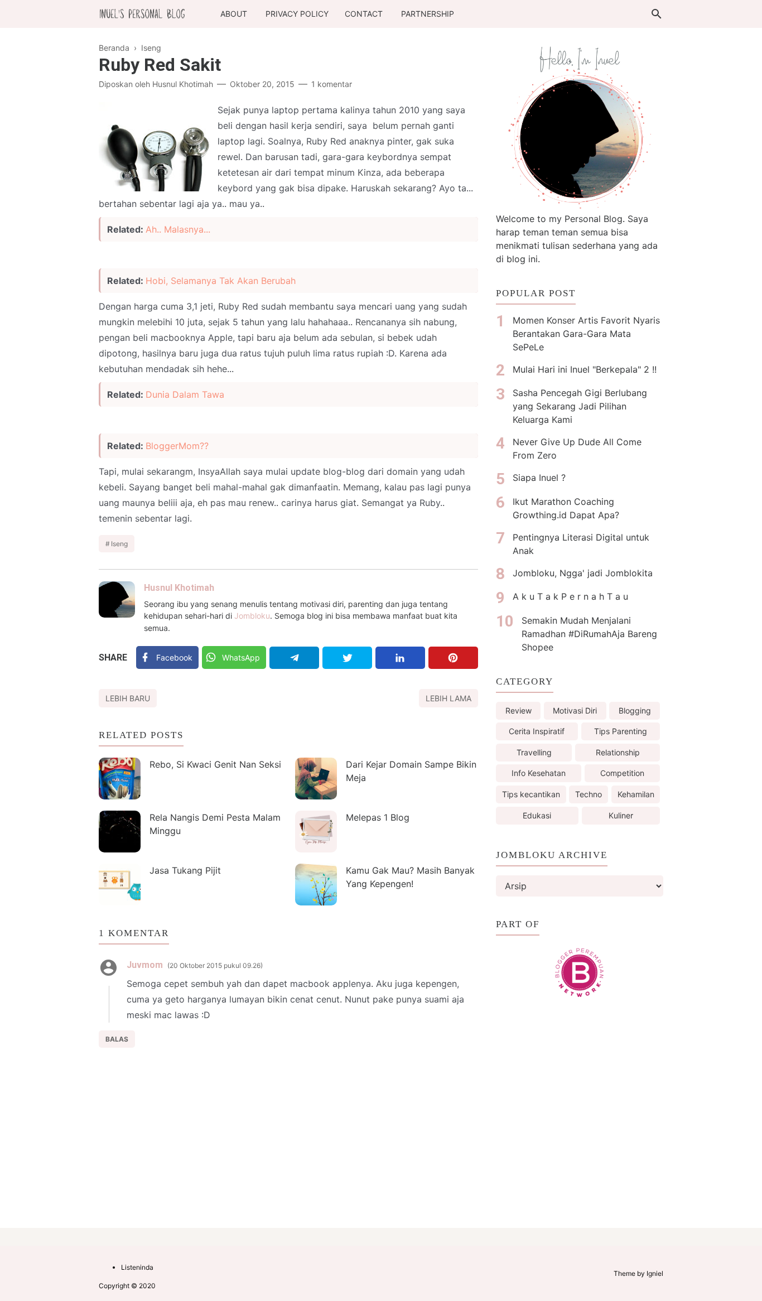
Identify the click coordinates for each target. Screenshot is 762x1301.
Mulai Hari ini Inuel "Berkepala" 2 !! (585, 369)
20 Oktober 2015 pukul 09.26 (215, 965)
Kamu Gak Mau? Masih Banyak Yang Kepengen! (410, 877)
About (233, 13)
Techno (588, 794)
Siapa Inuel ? (539, 477)
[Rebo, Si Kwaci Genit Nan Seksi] (120, 778)
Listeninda (137, 1267)
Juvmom (145, 965)
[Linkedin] (400, 658)
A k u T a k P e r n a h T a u (570, 596)
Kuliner (621, 815)
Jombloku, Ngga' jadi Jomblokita (583, 573)
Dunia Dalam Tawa (185, 394)
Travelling (534, 752)
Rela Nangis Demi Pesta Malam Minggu (215, 824)
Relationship (618, 752)
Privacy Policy (297, 13)
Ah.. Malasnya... (178, 229)
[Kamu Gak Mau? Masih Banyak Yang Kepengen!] (316, 884)
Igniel (655, 1273)
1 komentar (331, 84)
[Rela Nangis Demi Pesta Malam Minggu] (120, 831)
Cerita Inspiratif (537, 731)
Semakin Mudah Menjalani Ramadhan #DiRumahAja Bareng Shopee (589, 634)
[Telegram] (294, 658)
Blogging (635, 710)
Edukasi (537, 815)
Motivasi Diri (575, 710)
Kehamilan (636, 794)
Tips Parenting (620, 731)
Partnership (427, 13)
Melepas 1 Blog (377, 817)
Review (518, 710)
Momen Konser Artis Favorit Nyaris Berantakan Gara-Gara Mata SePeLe (586, 334)
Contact (364, 13)
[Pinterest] (453, 658)
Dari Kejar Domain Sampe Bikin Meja (411, 771)
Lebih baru (127, 698)
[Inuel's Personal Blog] (142, 12)
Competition (622, 773)
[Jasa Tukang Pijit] (120, 884)
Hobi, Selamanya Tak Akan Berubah (221, 280)
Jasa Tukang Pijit (185, 870)
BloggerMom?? (177, 445)
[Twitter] (347, 658)
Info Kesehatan (539, 773)
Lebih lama (448, 698)
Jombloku (252, 615)
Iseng (119, 543)
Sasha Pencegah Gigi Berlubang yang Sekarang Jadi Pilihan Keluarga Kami (580, 406)
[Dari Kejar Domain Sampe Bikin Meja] (316, 778)
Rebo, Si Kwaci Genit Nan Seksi (215, 764)
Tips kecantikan (531, 794)
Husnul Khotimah (179, 587)
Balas (116, 1039)
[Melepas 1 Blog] (316, 831)
